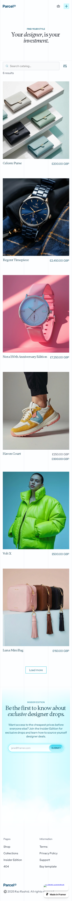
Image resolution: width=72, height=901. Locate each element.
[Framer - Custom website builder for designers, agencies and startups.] (56, 894)
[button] (36, 670)
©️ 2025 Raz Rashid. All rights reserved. (29, 891)
